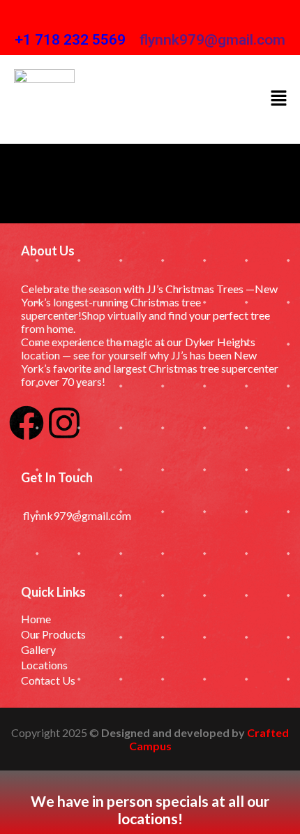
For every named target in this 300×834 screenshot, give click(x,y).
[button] (279, 99)
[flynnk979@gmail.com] (150, 18)
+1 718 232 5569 (70, 39)
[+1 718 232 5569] (25, 18)
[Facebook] (26, 422)
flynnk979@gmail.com (212, 39)
